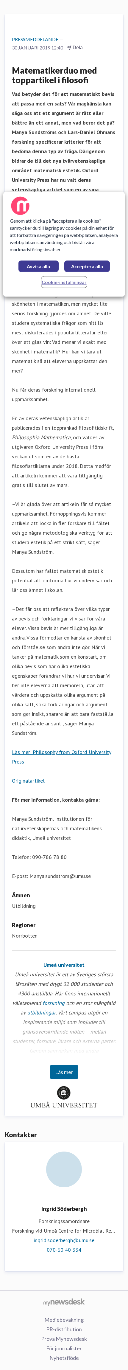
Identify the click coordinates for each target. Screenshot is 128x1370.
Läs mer (64, 1072)
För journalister (64, 1348)
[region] (64, 244)
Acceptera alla (87, 266)
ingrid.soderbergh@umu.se (64, 1240)
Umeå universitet (64, 964)
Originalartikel (28, 780)
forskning (54, 1003)
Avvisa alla (38, 266)
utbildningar (41, 1012)
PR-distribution (64, 1329)
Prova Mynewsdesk (64, 1338)
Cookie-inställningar (64, 282)
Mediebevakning (64, 1319)
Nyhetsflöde (64, 1358)
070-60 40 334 (64, 1249)
